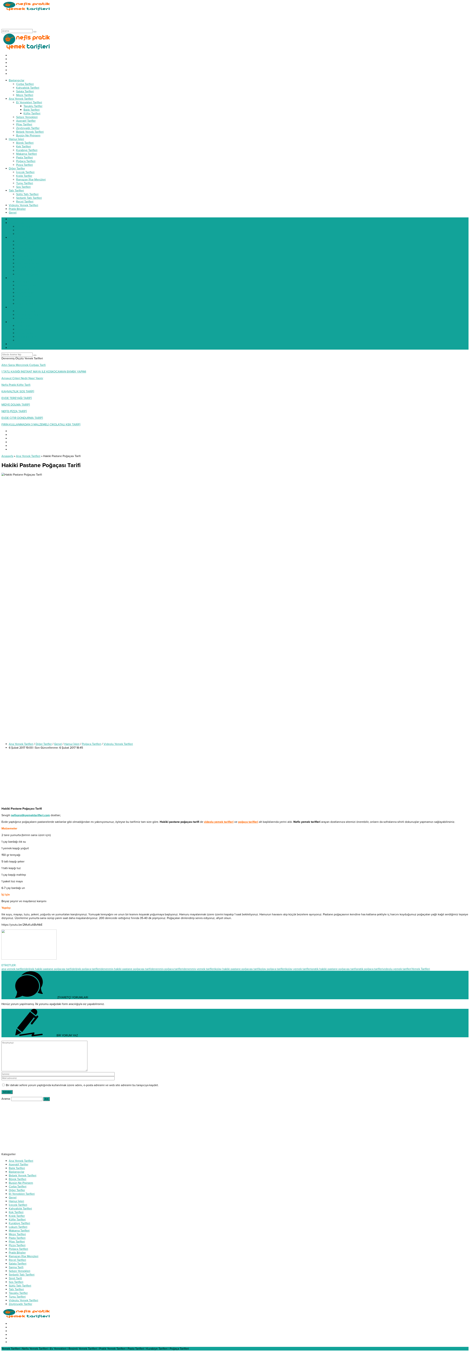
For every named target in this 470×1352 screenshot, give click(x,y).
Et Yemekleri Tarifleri (22, 1194)
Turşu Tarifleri (17, 1297)
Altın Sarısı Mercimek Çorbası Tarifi (23, 365)
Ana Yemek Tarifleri (28, 456)
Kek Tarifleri (16, 1212)
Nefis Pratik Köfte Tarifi (15, 385)
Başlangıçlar (16, 1172)
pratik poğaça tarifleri (369, 969)
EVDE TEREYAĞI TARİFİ (16, 398)
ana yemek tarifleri (13, 969)
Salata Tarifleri (17, 1264)
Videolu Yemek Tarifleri (118, 744)
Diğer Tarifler (44, 744)
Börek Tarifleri (17, 1179)
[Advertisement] (68, 20)
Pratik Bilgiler (17, 1252)
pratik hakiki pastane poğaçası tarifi (333, 969)
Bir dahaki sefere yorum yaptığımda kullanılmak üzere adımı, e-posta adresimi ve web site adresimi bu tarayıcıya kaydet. (82, 1085)
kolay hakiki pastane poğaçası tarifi (237, 969)
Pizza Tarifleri (17, 1245)
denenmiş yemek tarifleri (199, 969)
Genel (58, 744)
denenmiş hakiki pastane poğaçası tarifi (126, 969)
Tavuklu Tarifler (18, 1293)
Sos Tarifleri (16, 1282)
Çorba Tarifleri (17, 1186)
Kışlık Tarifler (17, 1216)
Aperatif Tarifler (18, 1164)
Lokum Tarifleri (18, 1227)
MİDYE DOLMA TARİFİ (15, 405)
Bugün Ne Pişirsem (21, 1183)
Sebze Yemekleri (19, 1271)
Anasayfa (7, 456)
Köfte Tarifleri (17, 1219)
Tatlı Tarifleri (16, 1289)
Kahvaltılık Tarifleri (20, 1208)
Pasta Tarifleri (17, 1238)
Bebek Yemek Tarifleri (22, 1175)
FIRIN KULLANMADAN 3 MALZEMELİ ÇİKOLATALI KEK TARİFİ (40, 424)
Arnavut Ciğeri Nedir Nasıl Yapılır (22, 378)
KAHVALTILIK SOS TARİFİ (17, 391)
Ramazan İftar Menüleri (23, 1256)
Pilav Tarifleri (17, 1241)
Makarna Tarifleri (19, 1230)
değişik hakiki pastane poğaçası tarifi (48, 969)
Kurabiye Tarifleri (19, 1223)
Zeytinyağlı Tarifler (20, 1304)
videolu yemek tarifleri (397, 969)
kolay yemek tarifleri (298, 969)
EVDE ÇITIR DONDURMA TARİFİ (22, 418)
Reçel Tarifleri (17, 1260)
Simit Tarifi (15, 1278)
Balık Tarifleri (17, 1168)
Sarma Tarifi (16, 1267)
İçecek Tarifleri (18, 1205)
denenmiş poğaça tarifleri (167, 969)
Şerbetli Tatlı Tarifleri (22, 1275)
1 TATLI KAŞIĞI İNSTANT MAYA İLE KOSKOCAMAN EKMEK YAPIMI (43, 371)
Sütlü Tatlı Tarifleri (20, 1286)
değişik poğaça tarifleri (86, 969)
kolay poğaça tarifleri (272, 969)
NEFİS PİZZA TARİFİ (14, 411)
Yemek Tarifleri (420, 969)
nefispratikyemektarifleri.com (30, 815)
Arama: (5, 1099)
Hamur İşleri (71, 744)
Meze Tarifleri (17, 1234)
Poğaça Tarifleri (91, 744)
